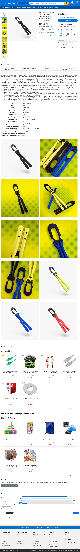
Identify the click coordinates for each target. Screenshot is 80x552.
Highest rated (19, 513)
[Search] (66, 3)
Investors (4, 541)
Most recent (9, 513)
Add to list (63, 47)
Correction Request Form (9, 486)
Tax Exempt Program (37, 545)
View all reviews (6, 508)
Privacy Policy (52, 537)
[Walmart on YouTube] (71, 542)
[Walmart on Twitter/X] (69, 542)
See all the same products (73, 475)
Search (76, 513)
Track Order (49, 527)
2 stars (20, 502)
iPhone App (67, 534)
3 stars (20, 500)
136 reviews (49, 20)
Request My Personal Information (53, 541)
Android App (68, 537)
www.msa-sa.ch (71, 42)
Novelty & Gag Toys (15, 10)
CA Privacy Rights (53, 539)
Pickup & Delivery (37, 7)
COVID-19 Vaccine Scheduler (39, 534)
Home (2, 10)
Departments (7, 7)
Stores (18, 537)
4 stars (20, 498)
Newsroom (4, 539)
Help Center (39, 527)
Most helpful (28, 513)
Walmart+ (19, 541)
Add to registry (73, 47)
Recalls (34, 539)
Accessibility (36, 541)
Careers (51, 7)
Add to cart (68, 20)
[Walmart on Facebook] (66, 542)
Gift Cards (19, 543)
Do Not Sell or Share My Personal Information (54, 545)
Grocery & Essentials (26, 7)
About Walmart (5, 534)
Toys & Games (7, 10)
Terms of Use (52, 534)
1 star (20, 503)
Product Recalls (36, 543)
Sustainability (4, 543)
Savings (19, 7)
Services (13, 7)
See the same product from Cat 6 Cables (69, 409)
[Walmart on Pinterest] (74, 542)
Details (69, 44)
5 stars (20, 496)
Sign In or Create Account (26, 527)
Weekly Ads (58, 527)
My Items (57, 7)
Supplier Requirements (7, 545)
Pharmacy (45, 7)
